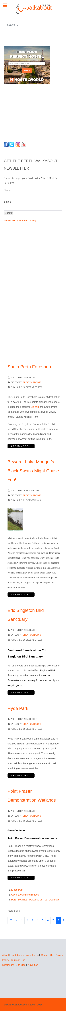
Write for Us (32, 955)
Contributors (17, 955)
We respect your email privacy (20, 220)
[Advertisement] (23, 112)
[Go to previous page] (16, 920)
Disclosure (8, 965)
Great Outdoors (32, 382)
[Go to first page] (11, 920)
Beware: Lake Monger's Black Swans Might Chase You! (33, 470)
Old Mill (35, 407)
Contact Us (47, 955)
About (5, 955)
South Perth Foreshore (30, 366)
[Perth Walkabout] (33, 9)
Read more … (21, 446)
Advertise (33, 965)
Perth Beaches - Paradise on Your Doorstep (35, 899)
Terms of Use (18, 960)
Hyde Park (18, 708)
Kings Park (17, 889)
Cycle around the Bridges (25, 894)
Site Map (20, 965)
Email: (7, 201)
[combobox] (23, 25)
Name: (7, 190)
